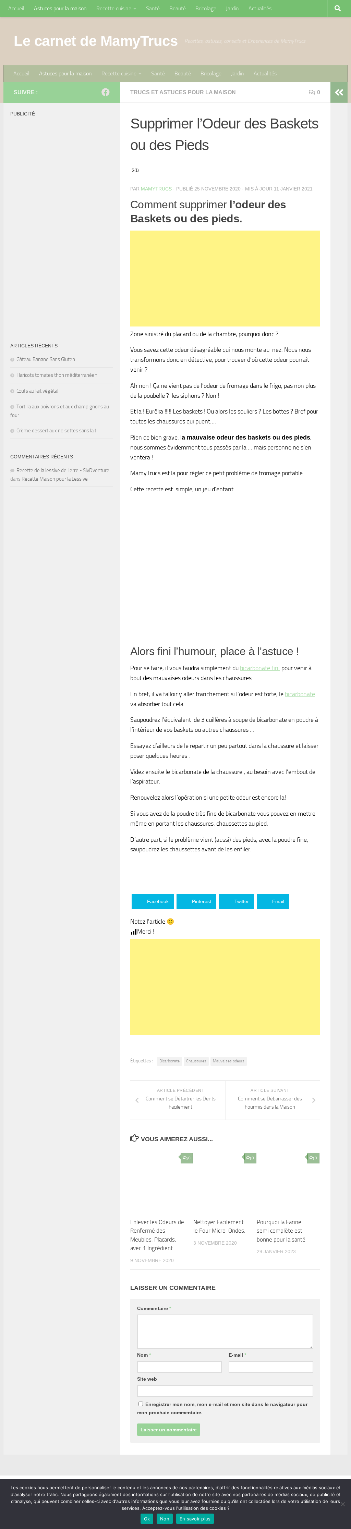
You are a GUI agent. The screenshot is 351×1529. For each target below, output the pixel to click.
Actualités (260, 8)
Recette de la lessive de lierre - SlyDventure (62, 470)
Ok (147, 1518)
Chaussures (196, 1061)
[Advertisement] (225, 278)
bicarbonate (300, 694)
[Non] (342, 1504)
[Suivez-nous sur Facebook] (105, 92)
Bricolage (205, 8)
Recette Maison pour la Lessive (55, 479)
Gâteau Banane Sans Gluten (45, 359)
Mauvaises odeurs (228, 1061)
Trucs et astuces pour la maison (183, 92)
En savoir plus (195, 1518)
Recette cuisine (113, 8)
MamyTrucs (156, 189)
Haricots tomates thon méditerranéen (56, 375)
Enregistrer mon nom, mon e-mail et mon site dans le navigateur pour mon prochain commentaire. (222, 1408)
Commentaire (154, 1308)
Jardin (232, 8)
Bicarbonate (169, 1061)
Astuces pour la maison (60, 8)
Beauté (177, 8)
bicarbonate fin (260, 668)
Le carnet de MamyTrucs (96, 41)
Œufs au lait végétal (37, 391)
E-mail (237, 1355)
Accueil (16, 8)
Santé (153, 8)
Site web (147, 1379)
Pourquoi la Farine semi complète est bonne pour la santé (281, 1231)
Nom (144, 1355)
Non (164, 1518)
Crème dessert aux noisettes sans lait (56, 431)
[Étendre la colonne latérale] (339, 92)
